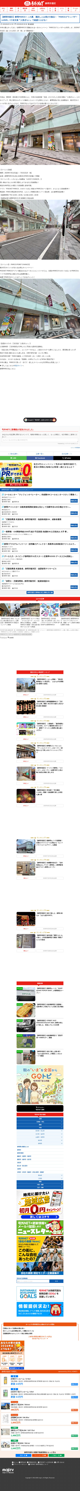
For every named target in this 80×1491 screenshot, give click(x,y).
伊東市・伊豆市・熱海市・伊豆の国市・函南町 (30, 1172)
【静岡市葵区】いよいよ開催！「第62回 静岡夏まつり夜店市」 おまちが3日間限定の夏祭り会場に (49, 681)
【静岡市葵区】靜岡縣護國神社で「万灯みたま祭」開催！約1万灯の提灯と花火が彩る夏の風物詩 (49, 704)
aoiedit (11, 637)
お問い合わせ (60, 1462)
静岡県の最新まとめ (23, 1146)
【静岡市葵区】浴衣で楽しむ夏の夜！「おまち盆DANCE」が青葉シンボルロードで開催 (49, 1054)
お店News (33, 9)
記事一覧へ (40, 454)
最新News (11, 9)
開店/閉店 (25, 9)
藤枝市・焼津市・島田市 (24, 1156)
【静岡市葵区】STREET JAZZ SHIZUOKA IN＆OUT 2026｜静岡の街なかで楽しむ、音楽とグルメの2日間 (49, 1023)
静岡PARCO (17, 634)
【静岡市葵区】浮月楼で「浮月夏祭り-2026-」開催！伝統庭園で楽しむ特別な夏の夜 (49, 792)
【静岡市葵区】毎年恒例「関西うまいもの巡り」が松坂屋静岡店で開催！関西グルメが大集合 (49, 937)
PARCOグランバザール (7, 634)
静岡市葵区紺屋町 (27, 634)
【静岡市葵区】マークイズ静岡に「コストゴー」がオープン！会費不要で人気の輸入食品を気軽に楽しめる (49, 770)
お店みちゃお (42, 9)
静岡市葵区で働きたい (9, 490)
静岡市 (19, 1150)
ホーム (16, 1462)
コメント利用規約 (75, 447)
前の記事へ (14, 454)
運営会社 (23, 1462)
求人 (18, 9)
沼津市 (19, 1169)
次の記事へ (66, 454)
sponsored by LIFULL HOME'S (67, 1371)
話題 (55, 9)
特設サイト (18, 365)
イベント (62, 9)
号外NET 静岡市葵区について (39, 1464)
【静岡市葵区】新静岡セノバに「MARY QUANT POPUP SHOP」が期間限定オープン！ (49, 990)
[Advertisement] (40, 655)
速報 (68, 9)
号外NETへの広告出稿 (46, 1462)
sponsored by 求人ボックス (26, 490)
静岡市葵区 (50, 3)
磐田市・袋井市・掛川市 (24, 1159)
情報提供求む (33, 1462)
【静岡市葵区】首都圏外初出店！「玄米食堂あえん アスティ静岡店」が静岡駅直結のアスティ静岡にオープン (49, 865)
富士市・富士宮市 (22, 1166)
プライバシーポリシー (20, 1464)
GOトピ (3, 9)
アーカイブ (75, 9)
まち (50, 9)
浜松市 (19, 1162)
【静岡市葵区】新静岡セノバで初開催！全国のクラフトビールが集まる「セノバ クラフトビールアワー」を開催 (49, 843)
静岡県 (32, 24)
